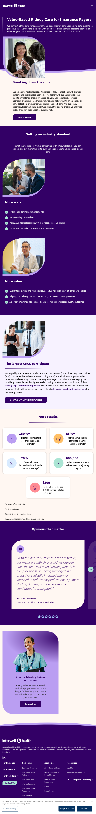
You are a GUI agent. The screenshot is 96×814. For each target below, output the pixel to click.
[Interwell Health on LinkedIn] (4, 757)
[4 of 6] (53, 616)
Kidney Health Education (76, 772)
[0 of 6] (39, 616)
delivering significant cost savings (69, 389)
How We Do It (24, 117)
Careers (47, 786)
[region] (48, 806)
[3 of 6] (49, 616)
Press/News (49, 791)
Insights (70, 768)
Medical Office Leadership (49, 780)
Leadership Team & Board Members (51, 773)
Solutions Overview (29, 768)
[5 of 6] (57, 616)
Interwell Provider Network (29, 773)
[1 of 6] (43, 616)
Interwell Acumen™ (29, 779)
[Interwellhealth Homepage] (14, 5)
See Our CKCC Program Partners (26, 399)
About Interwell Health (52, 768)
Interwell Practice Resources (28, 789)
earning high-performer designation (22, 385)
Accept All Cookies (67, 809)
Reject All (84, 809)
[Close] (92, 801)
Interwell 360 (27, 795)
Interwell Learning (28, 784)
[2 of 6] (46, 616)
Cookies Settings (9, 809)
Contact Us (30, 704)
